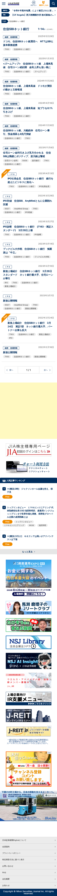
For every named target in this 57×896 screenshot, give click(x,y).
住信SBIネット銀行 (22, 49)
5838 (24, 160)
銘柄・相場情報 (11, 37)
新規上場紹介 (10, 286)
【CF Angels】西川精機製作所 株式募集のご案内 (33, 15)
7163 (7, 49)
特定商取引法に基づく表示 (13, 859)
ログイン (34, 5)
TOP (4, 21)
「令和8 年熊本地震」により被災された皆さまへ (33, 10)
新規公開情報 (10, 300)
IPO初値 (28, 212)
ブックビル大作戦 (42, 257)
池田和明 (42, 525)
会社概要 (6, 879)
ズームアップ (40, 71)
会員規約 (6, 846)
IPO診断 (38, 234)
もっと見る (27, 551)
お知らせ (6, 885)
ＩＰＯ (12, 174)
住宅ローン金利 (11, 160)
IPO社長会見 (44, 186)
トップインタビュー (24, 522)
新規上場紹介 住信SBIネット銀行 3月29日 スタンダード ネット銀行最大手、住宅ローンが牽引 (28, 275)
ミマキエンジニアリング (14, 525)
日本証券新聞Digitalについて (14, 840)
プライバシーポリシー (11, 853)
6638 (31, 525)
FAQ (4, 872)
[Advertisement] (28, 411)
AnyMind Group (21, 208)
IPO (6, 282)
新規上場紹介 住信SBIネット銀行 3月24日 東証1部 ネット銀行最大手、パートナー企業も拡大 (30, 326)
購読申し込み (43, 5)
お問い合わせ (7, 866)
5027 (7, 208)
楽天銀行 (35, 160)
